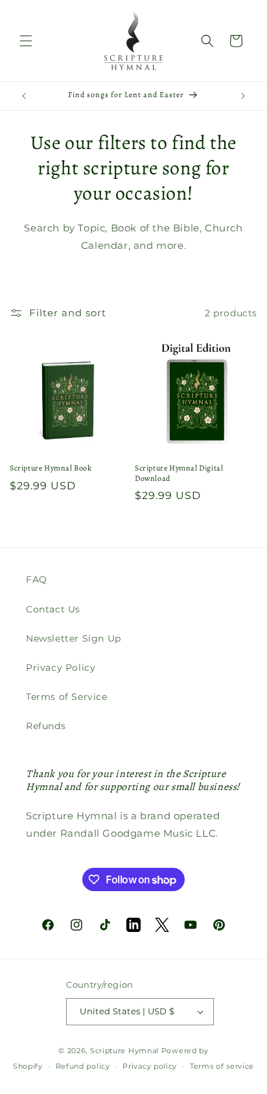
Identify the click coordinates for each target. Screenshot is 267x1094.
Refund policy (83, 1066)
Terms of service (222, 1066)
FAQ (36, 579)
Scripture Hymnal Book (51, 468)
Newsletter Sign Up (73, 638)
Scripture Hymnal (124, 1050)
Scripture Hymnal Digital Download (179, 473)
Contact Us (53, 609)
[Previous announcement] (24, 96)
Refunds (45, 726)
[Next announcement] (243, 96)
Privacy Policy (60, 667)
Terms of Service (67, 697)
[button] (26, 41)
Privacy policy (149, 1066)
